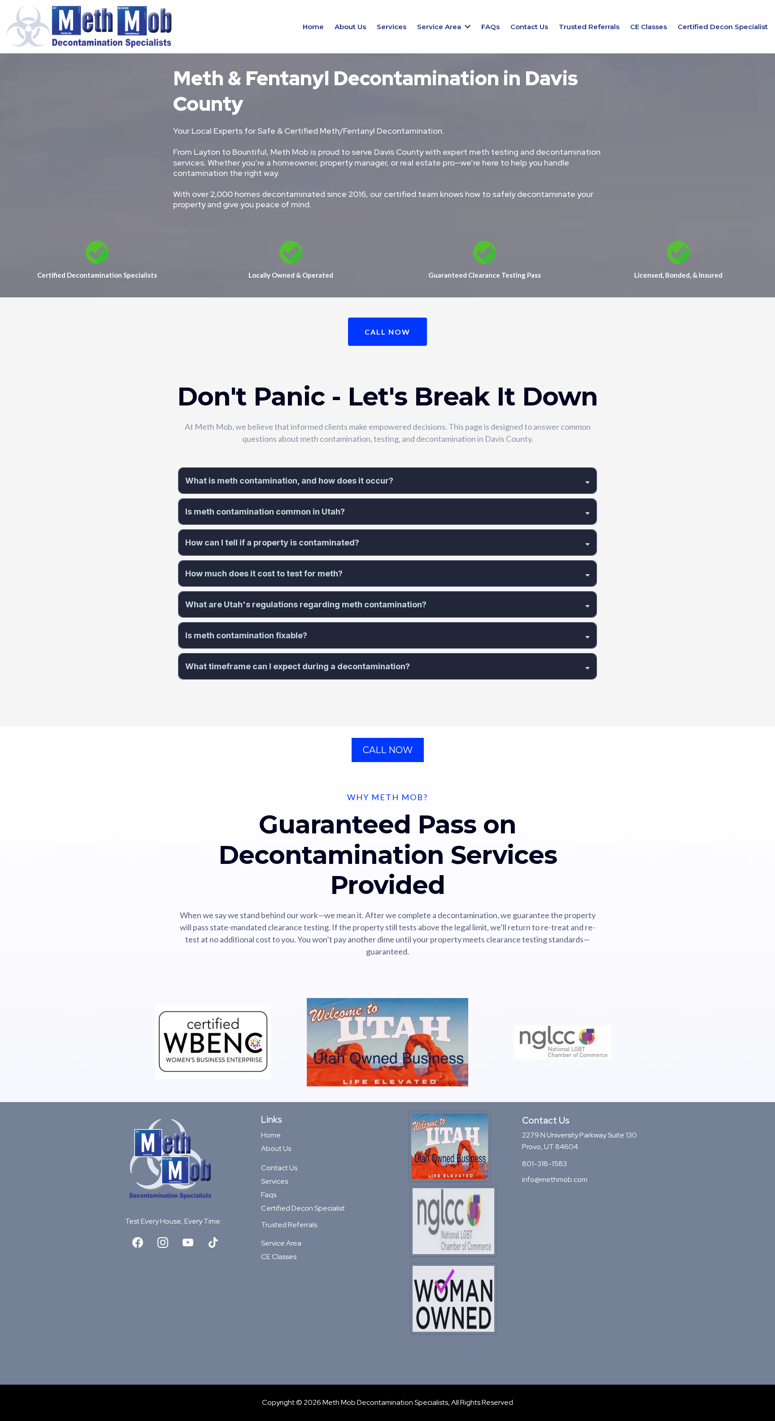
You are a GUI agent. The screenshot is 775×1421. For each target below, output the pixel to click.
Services (274, 1181)
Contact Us (279, 1168)
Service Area (281, 1243)
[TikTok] (213, 1242)
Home (271, 1135)
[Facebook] (137, 1242)
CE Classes (278, 1256)
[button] (466, 26)
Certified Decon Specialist (303, 1208)
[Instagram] (162, 1242)
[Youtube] (187, 1242)
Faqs (268, 1194)
